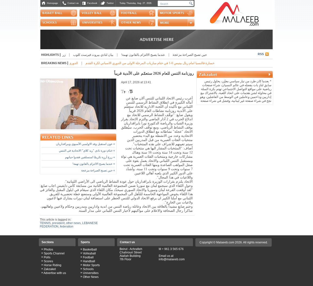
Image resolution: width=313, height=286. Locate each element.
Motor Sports (91, 265)
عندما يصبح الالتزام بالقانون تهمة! (150, 55)
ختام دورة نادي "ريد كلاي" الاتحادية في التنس (87, 150)
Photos (48, 249)
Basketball (90, 249)
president (58, 223)
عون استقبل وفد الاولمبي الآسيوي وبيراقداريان (85, 144)
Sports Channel (54, 253)
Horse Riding (52, 265)
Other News (91, 277)
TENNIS (45, 223)
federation (66, 226)
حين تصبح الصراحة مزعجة (196, 55)
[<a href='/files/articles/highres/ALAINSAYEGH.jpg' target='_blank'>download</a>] (78, 104)
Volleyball (89, 253)
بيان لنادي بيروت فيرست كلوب (100, 55)
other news (73, 223)
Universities (91, 273)
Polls (47, 257)
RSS (261, 54)
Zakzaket (50, 269)
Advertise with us (55, 273)
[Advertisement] (234, 138)
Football (88, 257)
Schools (88, 269)
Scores (48, 261)
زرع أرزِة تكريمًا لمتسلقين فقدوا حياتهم (90, 157)
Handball (89, 261)
